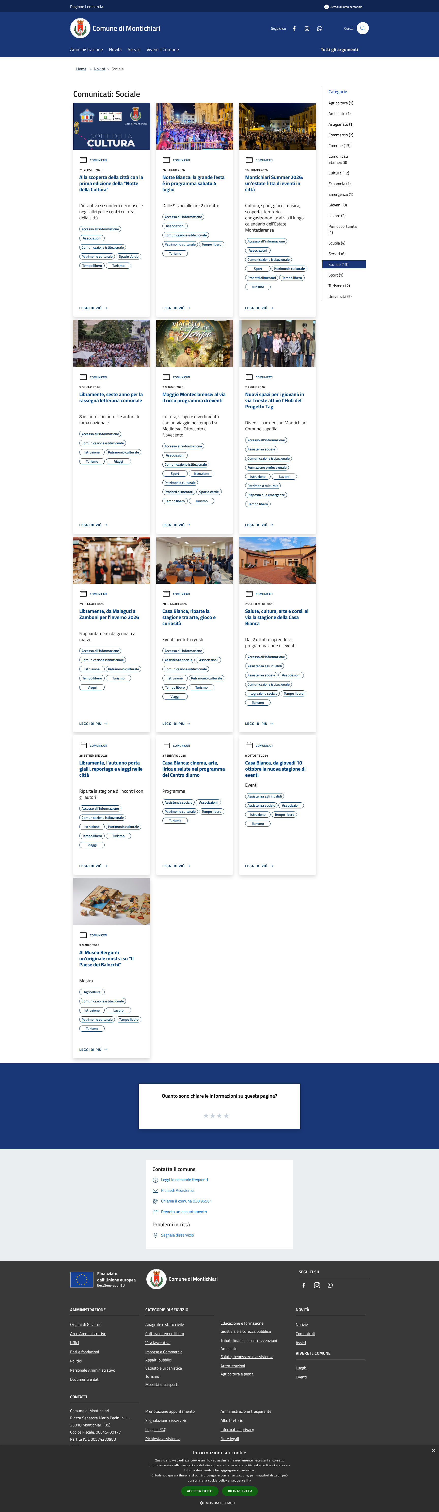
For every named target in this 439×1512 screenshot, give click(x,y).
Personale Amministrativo (92, 1370)
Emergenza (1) (340, 194)
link (248, 1480)
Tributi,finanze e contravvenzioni (249, 1340)
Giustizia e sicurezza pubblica (246, 1331)
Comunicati (98, 160)
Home (81, 69)
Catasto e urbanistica (163, 1368)
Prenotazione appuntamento (170, 1411)
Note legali (230, 1439)
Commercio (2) (340, 135)
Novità (99, 69)
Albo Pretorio (232, 1420)
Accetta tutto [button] (200, 1491)
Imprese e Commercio (163, 1352)
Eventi (301, 1377)
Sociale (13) (338, 264)
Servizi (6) (337, 254)
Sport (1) (335, 275)
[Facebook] (292, 28)
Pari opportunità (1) (342, 229)
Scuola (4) (336, 243)
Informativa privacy (237, 1429)
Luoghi (301, 1368)
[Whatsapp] (317, 28)
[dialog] (219, 1478)
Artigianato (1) (340, 124)
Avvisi (301, 1343)
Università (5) (340, 296)
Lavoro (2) (337, 216)
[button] (219, 1503)
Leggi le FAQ (156, 1429)
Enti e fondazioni (84, 1352)
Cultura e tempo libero (164, 1333)
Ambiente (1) (339, 113)
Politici (76, 1361)
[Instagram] (305, 28)
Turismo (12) (339, 286)
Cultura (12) (338, 173)
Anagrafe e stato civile (164, 1324)
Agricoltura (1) (340, 103)
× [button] (433, 1451)
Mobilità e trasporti (161, 1384)
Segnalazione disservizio (166, 1420)
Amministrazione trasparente (246, 1411)
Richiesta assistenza (162, 1439)
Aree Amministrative (88, 1333)
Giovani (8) (337, 205)
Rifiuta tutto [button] (240, 1491)
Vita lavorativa (157, 1343)
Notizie (302, 1324)
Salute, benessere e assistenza (247, 1357)
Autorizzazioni (233, 1366)
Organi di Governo (85, 1324)
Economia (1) (339, 184)
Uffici (74, 1343)
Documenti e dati (85, 1379)
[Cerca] (363, 28)
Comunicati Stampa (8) (338, 159)
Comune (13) (339, 145)
